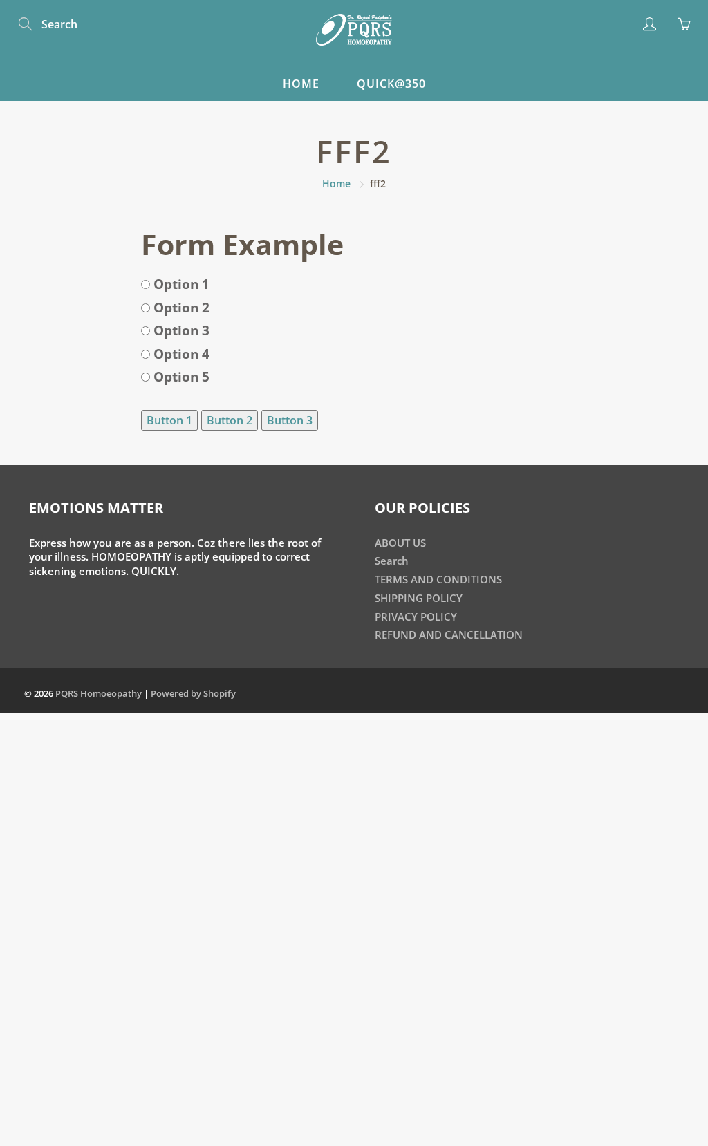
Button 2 (229, 420)
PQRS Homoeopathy (98, 693)
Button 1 (169, 420)
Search (392, 560)
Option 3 (179, 330)
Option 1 (179, 284)
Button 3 (290, 420)
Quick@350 (391, 83)
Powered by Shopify (193, 693)
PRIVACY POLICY (416, 616)
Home (301, 83)
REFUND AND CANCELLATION (449, 634)
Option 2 (179, 308)
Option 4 (179, 354)
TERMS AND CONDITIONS (438, 579)
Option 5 (179, 377)
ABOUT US (400, 542)
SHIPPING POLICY (419, 598)
